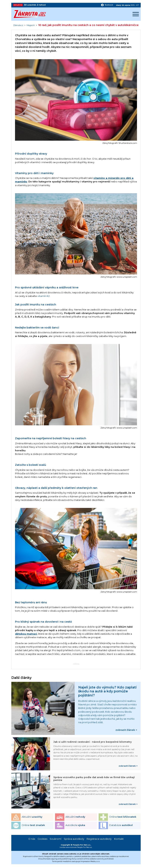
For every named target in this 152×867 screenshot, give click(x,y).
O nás (31, 838)
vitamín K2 (43, 296)
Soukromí (55, 838)
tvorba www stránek (68, 847)
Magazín (31, 25)
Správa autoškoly (74, 838)
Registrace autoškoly (99, 838)
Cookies (42, 838)
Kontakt (119, 838)
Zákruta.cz (18, 25)
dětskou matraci (26, 633)
